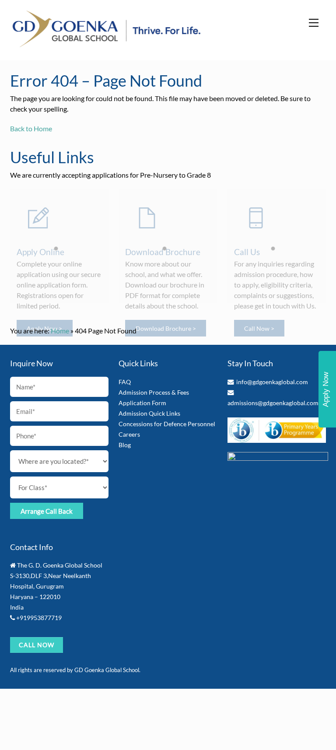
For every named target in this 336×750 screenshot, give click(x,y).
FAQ (125, 382)
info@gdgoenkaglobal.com (272, 382)
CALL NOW (36, 644)
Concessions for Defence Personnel (167, 424)
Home (60, 330)
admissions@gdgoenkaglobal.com (273, 403)
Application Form (142, 403)
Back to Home (31, 128)
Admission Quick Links (149, 413)
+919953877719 (39, 617)
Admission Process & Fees (154, 392)
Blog (125, 445)
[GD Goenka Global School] (106, 44)
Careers (129, 434)
